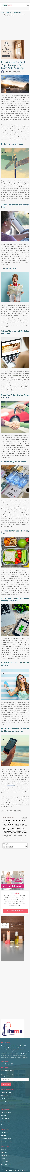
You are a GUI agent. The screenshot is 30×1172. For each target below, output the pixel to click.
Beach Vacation (5, 1095)
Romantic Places (6, 1102)
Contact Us (4, 1132)
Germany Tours (5, 1121)
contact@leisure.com (7, 1070)
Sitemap (3, 1135)
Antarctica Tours (6, 1112)
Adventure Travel (6, 1092)
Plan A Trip (8, 12)
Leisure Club (4, 1158)
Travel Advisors (17, 12)
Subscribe (6, 1084)
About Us (3, 1149)
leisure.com (12, 1170)
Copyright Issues (6, 1138)
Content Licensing (6, 1141)
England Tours (5, 1118)
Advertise (4, 1152)
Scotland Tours (5, 1125)
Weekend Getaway (6, 1105)
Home (2, 12)
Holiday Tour (4, 1098)
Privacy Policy (5, 1161)
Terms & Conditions (6, 1165)
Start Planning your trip (15, 910)
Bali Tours (4, 1115)
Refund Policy (5, 1155)
